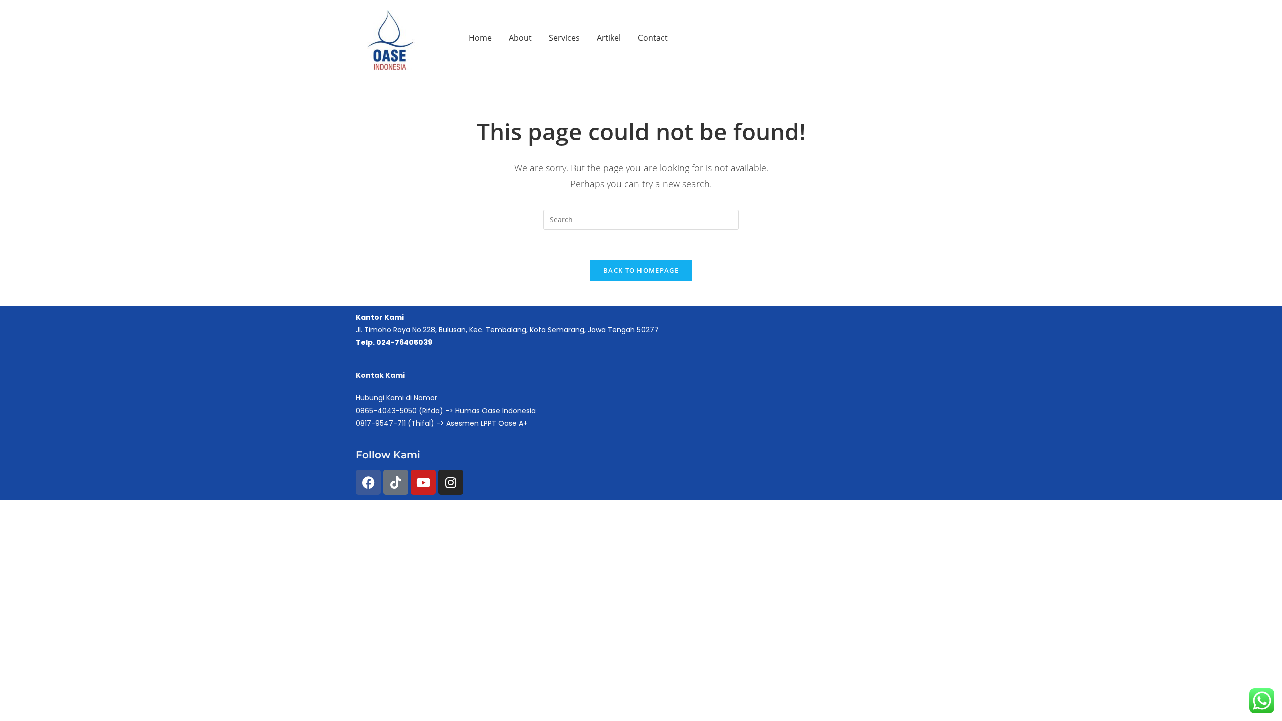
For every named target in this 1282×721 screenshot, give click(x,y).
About (520, 37)
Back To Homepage (641, 270)
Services (564, 37)
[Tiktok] (395, 482)
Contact (653, 37)
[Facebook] (368, 482)
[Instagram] (450, 482)
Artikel (609, 37)
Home (480, 37)
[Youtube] (423, 482)
